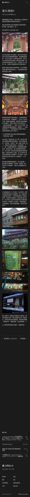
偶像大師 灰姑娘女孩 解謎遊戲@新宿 (11, 449)
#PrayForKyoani (7, 444)
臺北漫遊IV (23, 338)
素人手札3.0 (5, 2)
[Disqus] (15, 362)
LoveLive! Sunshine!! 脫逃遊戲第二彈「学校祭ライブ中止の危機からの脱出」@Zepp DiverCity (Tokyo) (12, 438)
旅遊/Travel (13, 14)
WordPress (23, 494)
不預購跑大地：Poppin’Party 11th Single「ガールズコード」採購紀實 (12, 455)
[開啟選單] (27, 2)
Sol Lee (6, 14)
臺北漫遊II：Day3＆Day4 (10, 338)
